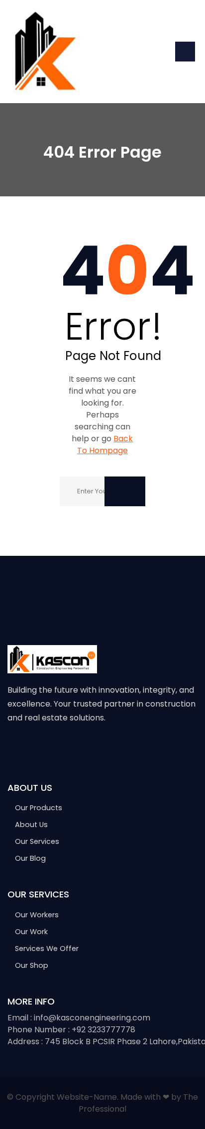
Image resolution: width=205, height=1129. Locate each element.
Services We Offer (47, 948)
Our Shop (31, 965)
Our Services (37, 841)
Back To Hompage (105, 444)
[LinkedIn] (75, 749)
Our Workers (37, 915)
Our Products (38, 808)
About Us (31, 825)
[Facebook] (12, 749)
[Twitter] (33, 749)
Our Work (31, 932)
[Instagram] (54, 749)
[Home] (44, 51)
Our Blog (30, 858)
